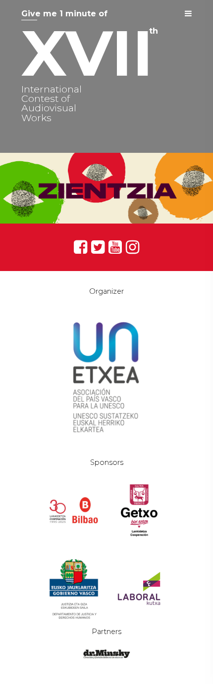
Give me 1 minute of (64, 13)
